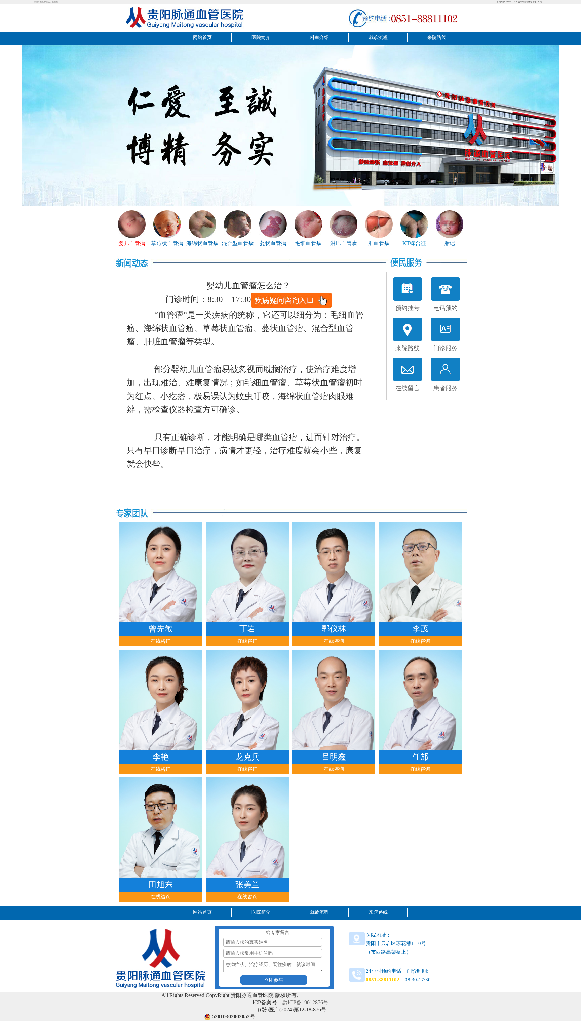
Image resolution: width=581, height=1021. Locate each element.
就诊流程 (378, 37)
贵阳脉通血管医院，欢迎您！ (47, 2)
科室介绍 (319, 37)
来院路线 (436, 37)
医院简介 (260, 37)
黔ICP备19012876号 (305, 1002)
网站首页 (202, 37)
